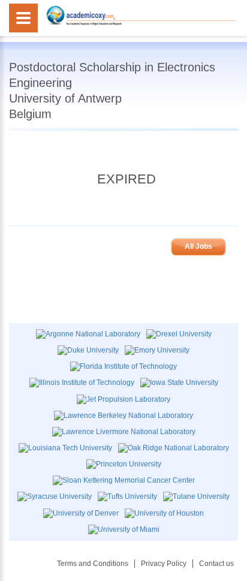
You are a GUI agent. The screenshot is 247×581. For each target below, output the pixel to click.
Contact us (216, 563)
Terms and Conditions (92, 563)
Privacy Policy (163, 563)
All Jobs (198, 246)
